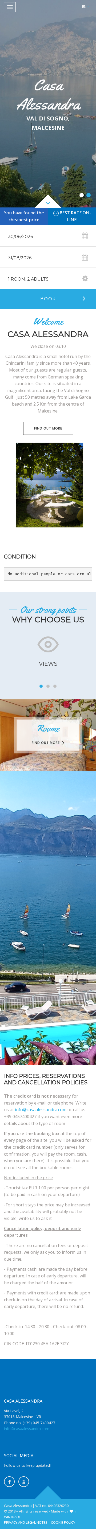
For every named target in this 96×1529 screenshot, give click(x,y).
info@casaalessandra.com (40, 1110)
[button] (85, 6)
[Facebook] (9, 1481)
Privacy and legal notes (25, 1522)
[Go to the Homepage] (48, 7)
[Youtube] (23, 1481)
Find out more (48, 428)
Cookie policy (63, 1522)
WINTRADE (12, 1516)
